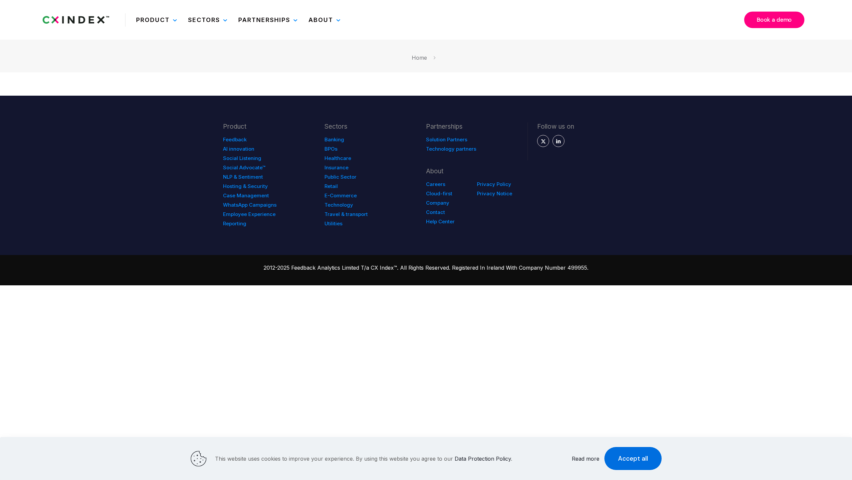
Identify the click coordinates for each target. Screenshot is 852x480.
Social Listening (242, 158)
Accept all (633, 458)
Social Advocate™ (244, 167)
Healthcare (337, 158)
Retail (331, 186)
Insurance (336, 167)
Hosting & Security (245, 186)
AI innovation (238, 149)
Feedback (235, 139)
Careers (435, 184)
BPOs (330, 149)
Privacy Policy (494, 184)
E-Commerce (340, 195)
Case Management (246, 195)
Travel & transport (346, 214)
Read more (585, 458)
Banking (334, 139)
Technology (338, 205)
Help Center (440, 221)
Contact (435, 212)
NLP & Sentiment (243, 177)
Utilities (333, 223)
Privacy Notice (494, 193)
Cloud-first (439, 193)
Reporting (234, 223)
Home (419, 57)
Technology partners (451, 149)
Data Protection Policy (483, 458)
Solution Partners (446, 139)
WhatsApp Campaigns (250, 205)
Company (437, 203)
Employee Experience (249, 214)
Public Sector (340, 177)
